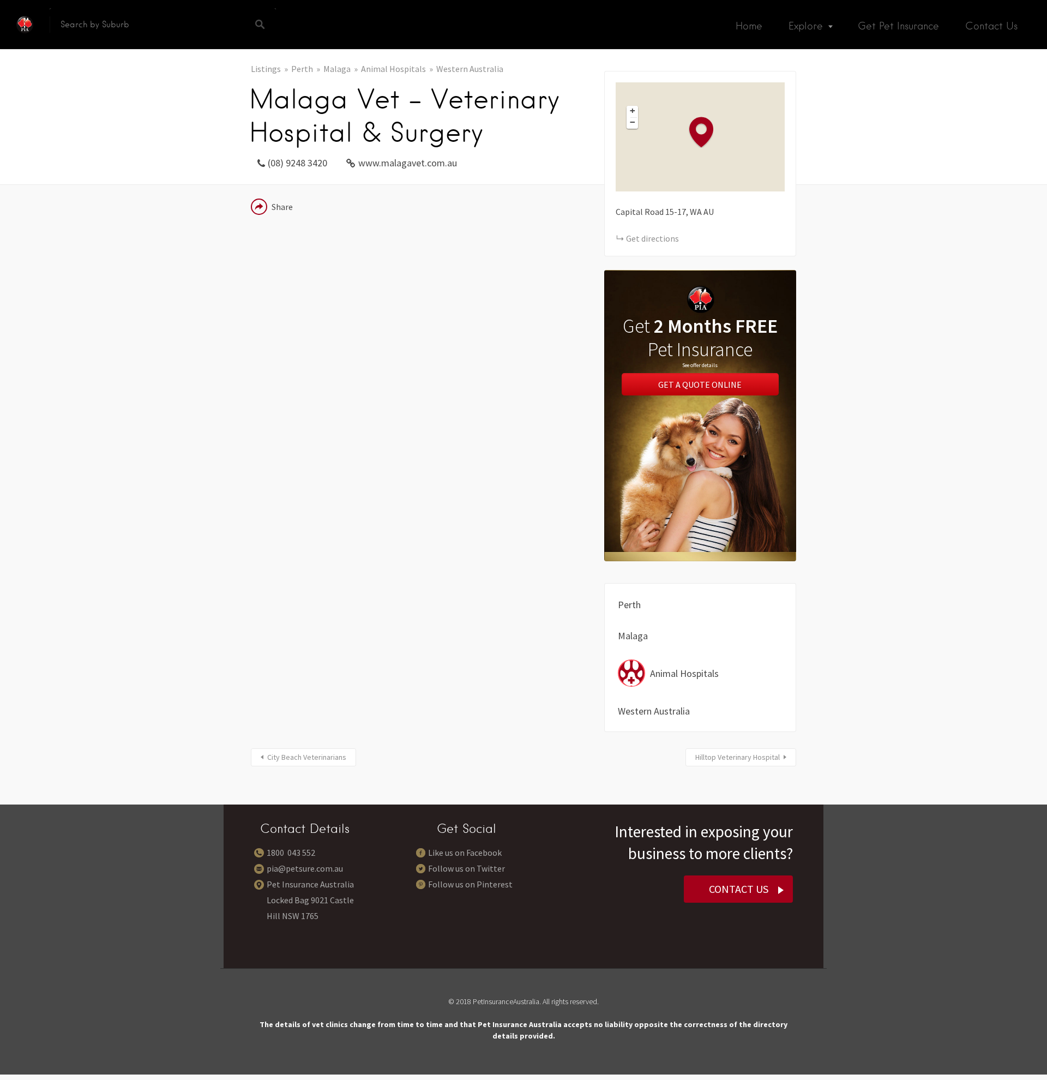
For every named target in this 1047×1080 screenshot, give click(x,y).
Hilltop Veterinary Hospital (737, 757)
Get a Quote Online (700, 384)
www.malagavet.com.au (407, 163)
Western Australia (469, 68)
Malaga (337, 68)
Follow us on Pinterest (470, 884)
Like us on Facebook (465, 852)
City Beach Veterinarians (306, 757)
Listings (266, 68)
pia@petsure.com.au (305, 868)
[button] (706, 132)
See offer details (700, 365)
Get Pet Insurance (898, 26)
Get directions (652, 238)
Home (749, 26)
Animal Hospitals (393, 68)
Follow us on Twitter (466, 868)
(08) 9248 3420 (297, 163)
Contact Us (991, 26)
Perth (302, 68)
